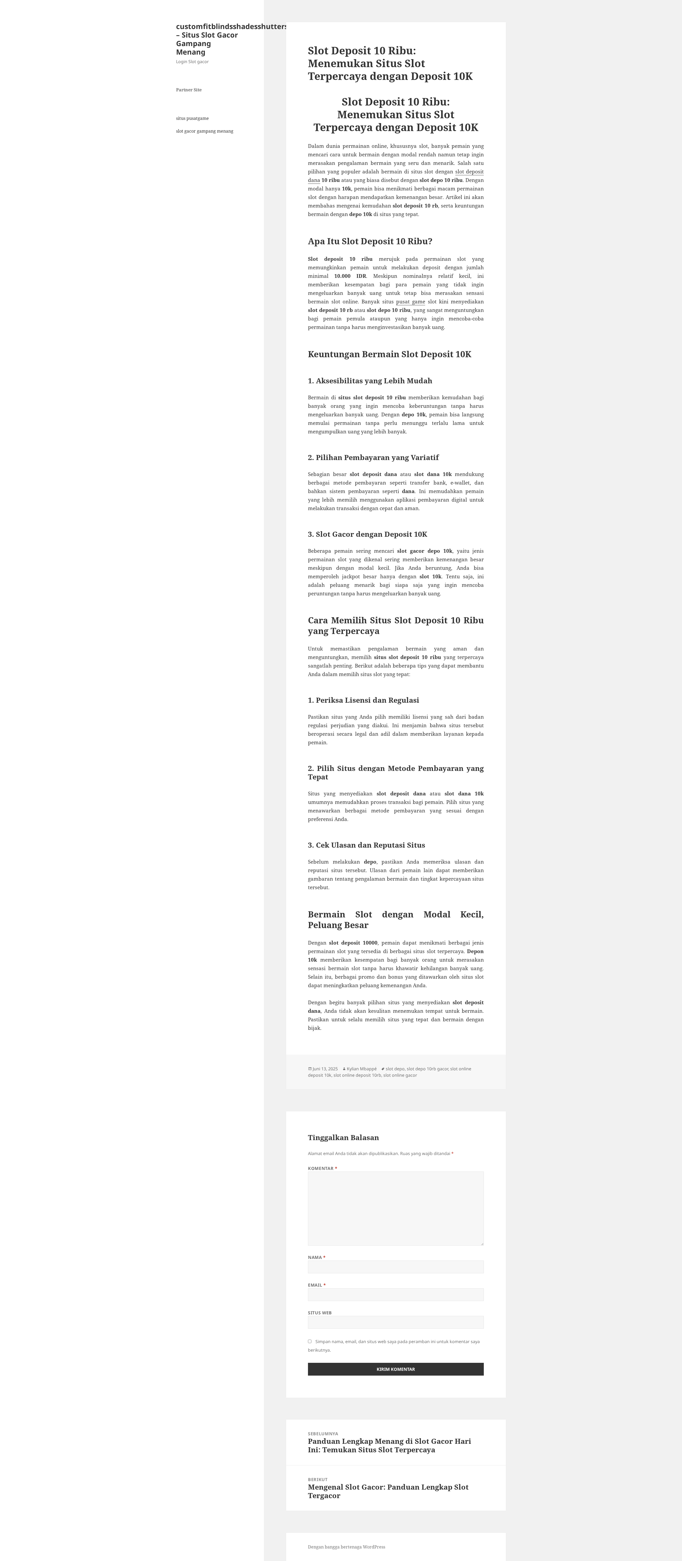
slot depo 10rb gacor (427, 1069)
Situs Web (320, 1313)
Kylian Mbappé (362, 1069)
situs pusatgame (192, 118)
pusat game (410, 301)
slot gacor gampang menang (204, 131)
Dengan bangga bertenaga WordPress (346, 1547)
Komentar (322, 1168)
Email (317, 1285)
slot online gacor (400, 1075)
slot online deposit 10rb (357, 1075)
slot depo (395, 1069)
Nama (317, 1257)
